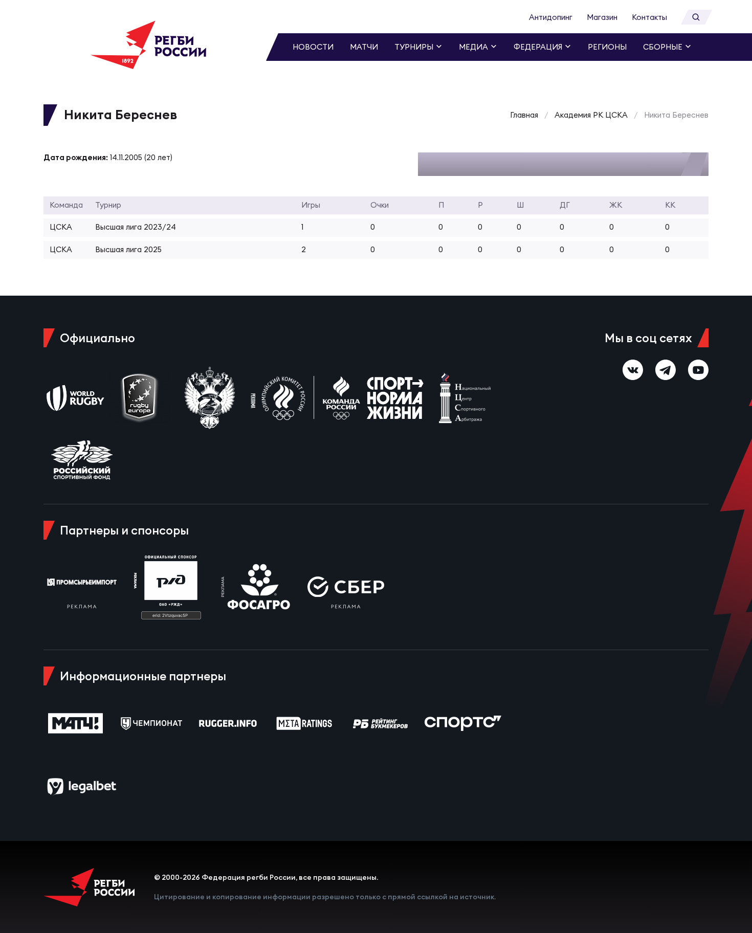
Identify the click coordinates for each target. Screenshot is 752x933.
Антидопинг (550, 17)
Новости (313, 47)
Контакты (649, 17)
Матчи (364, 47)
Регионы (607, 47)
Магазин (602, 17)
